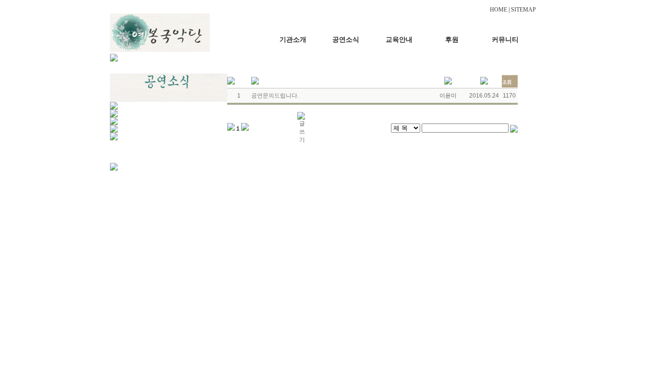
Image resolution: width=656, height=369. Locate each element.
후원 (452, 39)
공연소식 (345, 39)
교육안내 (399, 39)
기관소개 (292, 39)
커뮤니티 (505, 39)
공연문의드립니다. (275, 95)
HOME (498, 9)
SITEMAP (523, 9)
